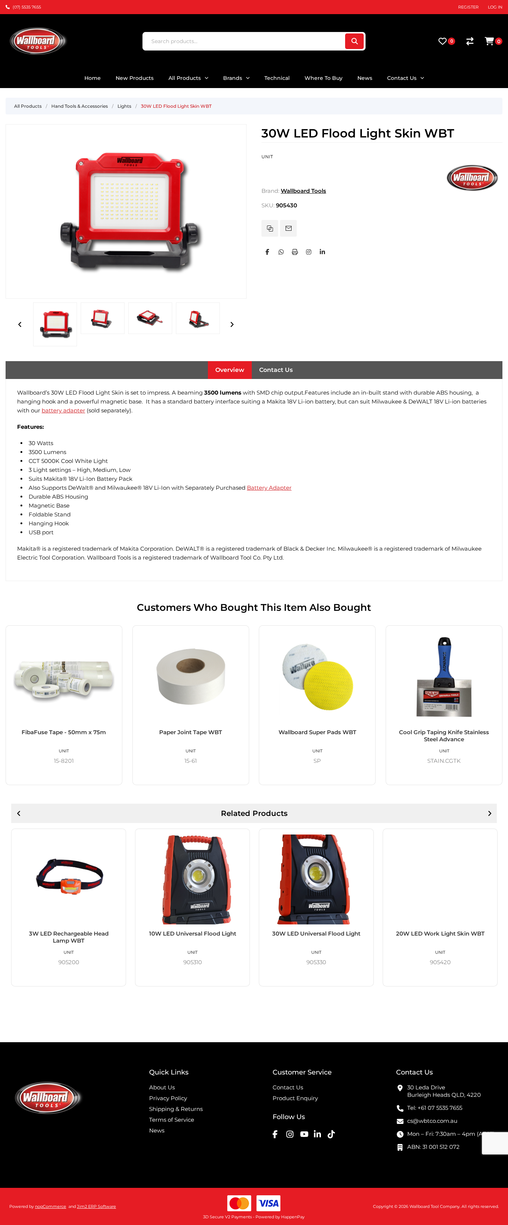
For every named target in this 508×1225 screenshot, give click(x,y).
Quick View (113, 634)
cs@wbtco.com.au (432, 1120)
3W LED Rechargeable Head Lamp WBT (69, 937)
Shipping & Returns (176, 1108)
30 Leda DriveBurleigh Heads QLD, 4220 (444, 1091)
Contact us (288, 1087)
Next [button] (232, 324)
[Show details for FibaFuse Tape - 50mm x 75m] (64, 677)
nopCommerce (50, 1206)
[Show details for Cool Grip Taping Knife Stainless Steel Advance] (444, 677)
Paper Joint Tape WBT (190, 732)
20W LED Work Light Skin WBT (440, 933)
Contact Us (276, 369)
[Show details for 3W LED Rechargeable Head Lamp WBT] (68, 879)
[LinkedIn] (322, 252)
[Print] (295, 252)
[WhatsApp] (281, 252)
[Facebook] (267, 252)
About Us (162, 1087)
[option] (55, 324)
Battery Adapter (269, 487)
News (156, 1130)
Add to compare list (269, 228)
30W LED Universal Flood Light (316, 933)
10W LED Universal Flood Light (192, 933)
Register (468, 7)
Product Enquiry (295, 1098)
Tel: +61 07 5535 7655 (434, 1107)
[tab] (230, 370)
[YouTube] (306, 1134)
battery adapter (63, 410)
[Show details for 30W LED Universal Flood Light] (316, 879)
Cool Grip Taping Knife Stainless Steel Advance (444, 736)
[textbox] (243, 41)
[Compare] (469, 41)
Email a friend (288, 228)
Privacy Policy (168, 1098)
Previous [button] (20, 324)
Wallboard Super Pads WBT (317, 732)
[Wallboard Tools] (472, 190)
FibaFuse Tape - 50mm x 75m (64, 732)
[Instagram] (309, 252)
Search (354, 41)
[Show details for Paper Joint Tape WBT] (190, 677)
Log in (495, 7)
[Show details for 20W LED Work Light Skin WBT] (440, 879)
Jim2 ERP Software (96, 1206)
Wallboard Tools (303, 190)
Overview (229, 369)
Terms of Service (171, 1119)
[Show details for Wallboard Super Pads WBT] (317, 677)
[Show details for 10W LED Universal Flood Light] (192, 879)
